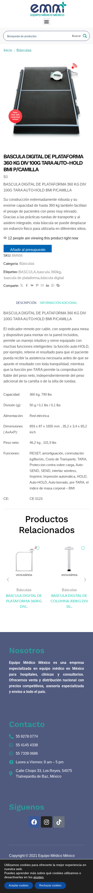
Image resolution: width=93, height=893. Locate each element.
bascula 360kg (49, 272)
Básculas (23, 50)
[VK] (32, 285)
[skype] (57, 285)
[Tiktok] (59, 822)
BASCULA (27, 272)
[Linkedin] (47, 285)
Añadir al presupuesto (27, 250)
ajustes (38, 877)
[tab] (26, 303)
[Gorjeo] (21, 285)
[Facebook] (26, 285)
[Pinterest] (37, 285)
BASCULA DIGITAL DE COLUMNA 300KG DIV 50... (69, 600)
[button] (46, 21)
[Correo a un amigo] (42, 285)
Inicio (8, 50)
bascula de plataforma (21, 278)
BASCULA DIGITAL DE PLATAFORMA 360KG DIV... (24, 600)
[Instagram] (46, 822)
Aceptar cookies (18, 885)
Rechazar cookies (50, 885)
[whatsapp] (52, 285)
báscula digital (52, 278)
